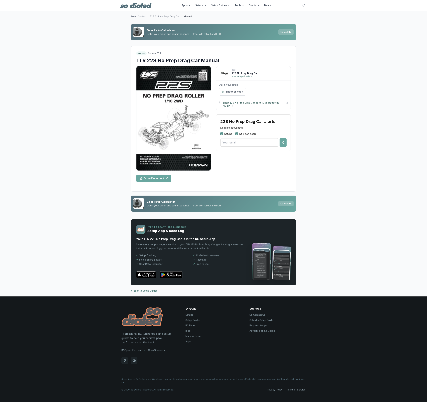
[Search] (304, 5)
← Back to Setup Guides (144, 290)
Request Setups (258, 325)
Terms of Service (296, 389)
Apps (185, 5)
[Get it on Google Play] (171, 275)
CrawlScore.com (157, 350)
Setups (199, 5)
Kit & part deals (247, 133)
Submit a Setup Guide (261, 320)
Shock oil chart (234, 91)
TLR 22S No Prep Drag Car (164, 16)
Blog (187, 330)
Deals (267, 5)
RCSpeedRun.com (131, 350)
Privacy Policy (275, 389)
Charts (253, 5)
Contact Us (259, 314)
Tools (238, 5)
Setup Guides (219, 5)
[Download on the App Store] (146, 274)
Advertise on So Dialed (262, 330)
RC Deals (190, 325)
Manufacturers (193, 336)
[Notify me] (283, 142)
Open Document (154, 178)
